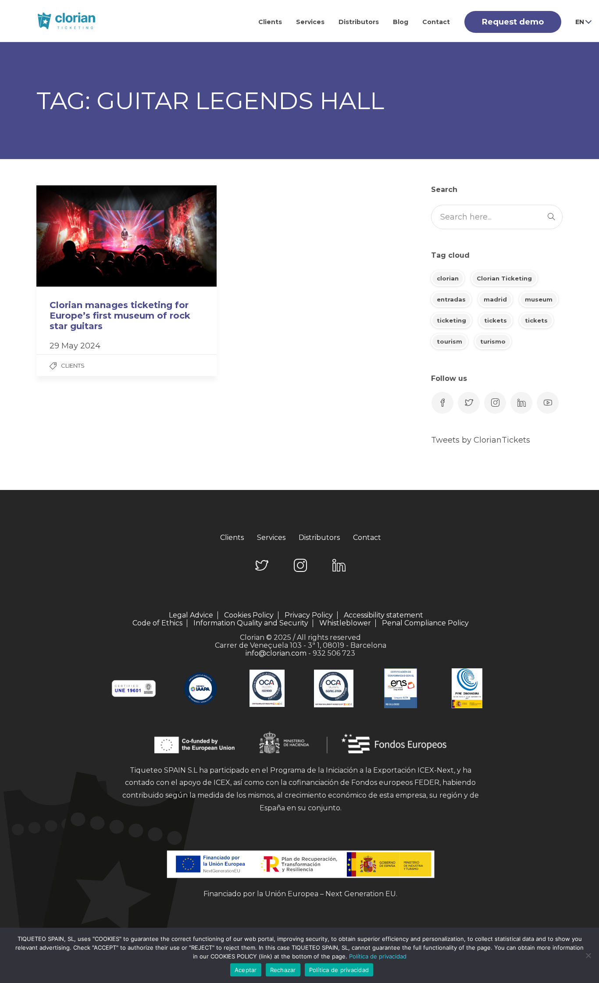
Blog (400, 22)
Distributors (359, 22)
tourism (449, 341)
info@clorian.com (276, 653)
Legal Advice (191, 615)
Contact (436, 22)
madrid (495, 299)
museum (539, 299)
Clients (270, 22)
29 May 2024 (75, 346)
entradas (451, 299)
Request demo (513, 22)
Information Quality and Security (250, 623)
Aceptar (246, 969)
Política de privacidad (377, 956)
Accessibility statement (383, 615)
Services (310, 22)
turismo (493, 341)
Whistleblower (345, 623)
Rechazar (283, 969)
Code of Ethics (157, 623)
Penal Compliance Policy (425, 623)
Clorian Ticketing (504, 278)
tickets (495, 320)
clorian (448, 278)
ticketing (451, 320)
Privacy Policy (309, 615)
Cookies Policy (249, 615)
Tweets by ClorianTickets (480, 440)
